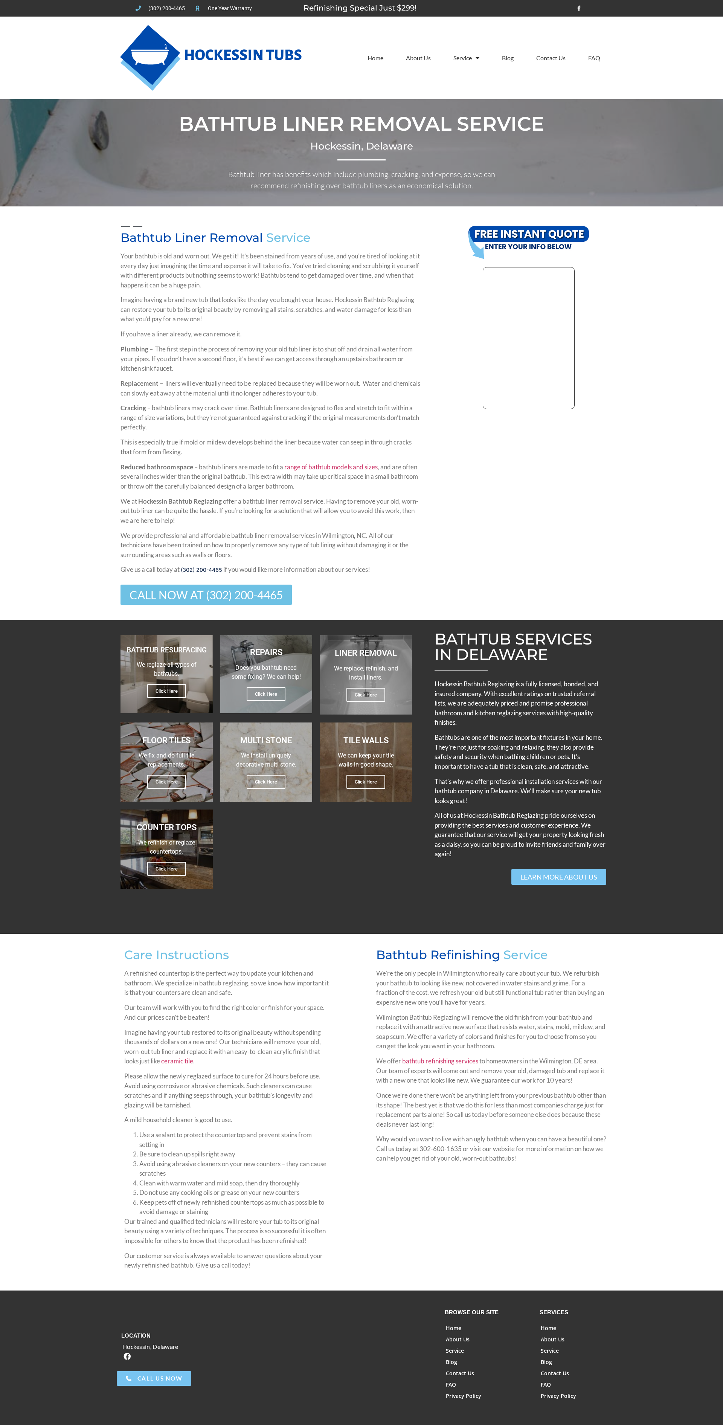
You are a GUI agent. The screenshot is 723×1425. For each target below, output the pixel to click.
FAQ (594, 57)
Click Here (167, 691)
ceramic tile (177, 1061)
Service (462, 57)
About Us (418, 57)
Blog (508, 57)
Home (375, 57)
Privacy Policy (463, 1395)
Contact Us (551, 57)
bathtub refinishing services (440, 1061)
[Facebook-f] (579, 8)
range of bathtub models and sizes (331, 467)
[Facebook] (127, 1356)
